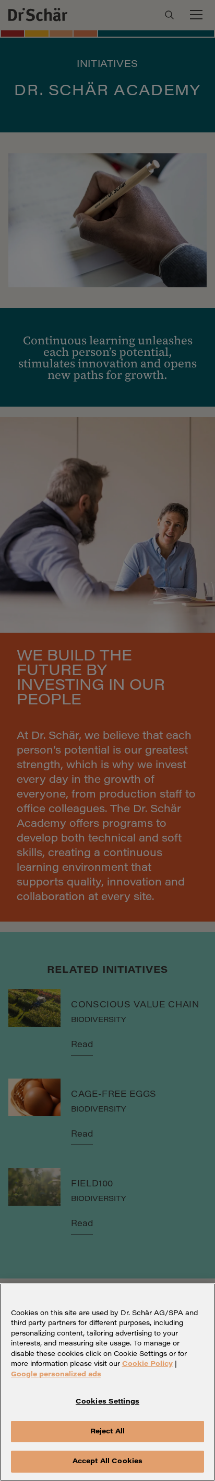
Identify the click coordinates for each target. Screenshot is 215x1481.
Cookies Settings (107, 1401)
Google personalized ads (56, 1374)
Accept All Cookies (107, 1461)
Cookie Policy (147, 1364)
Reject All (107, 1431)
